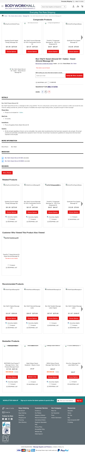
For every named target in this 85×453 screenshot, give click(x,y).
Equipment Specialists (40, 422)
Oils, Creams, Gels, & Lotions (15, 16)
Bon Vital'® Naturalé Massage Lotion (32, 307)
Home (5, 16)
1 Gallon (21, 112)
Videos (69, 413)
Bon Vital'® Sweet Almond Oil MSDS (14, 161)
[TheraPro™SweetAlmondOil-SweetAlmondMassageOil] (11, 244)
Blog (69, 417)
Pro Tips (70, 415)
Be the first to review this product (44, 63)
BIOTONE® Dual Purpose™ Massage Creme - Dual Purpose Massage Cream (12, 365)
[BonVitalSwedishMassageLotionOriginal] (53, 296)
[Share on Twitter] (45, 91)
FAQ (36, 424)
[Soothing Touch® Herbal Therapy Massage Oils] (11, 30)
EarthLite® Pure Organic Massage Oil (73, 41)
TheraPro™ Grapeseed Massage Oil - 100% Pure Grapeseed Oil (53, 42)
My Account (22, 410)
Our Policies (38, 413)
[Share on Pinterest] (49, 91)
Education (70, 410)
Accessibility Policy (40, 429)
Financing (21, 420)
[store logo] (20, 6)
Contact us (38, 410)
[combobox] (53, 6)
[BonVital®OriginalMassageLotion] (73, 296)
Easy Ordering (22, 413)
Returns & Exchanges (40, 417)
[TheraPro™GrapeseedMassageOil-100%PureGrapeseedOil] (53, 191)
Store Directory (22, 422)
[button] (11, 219)
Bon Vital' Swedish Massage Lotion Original (53, 307)
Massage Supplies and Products (42, 447)
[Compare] (78, 6)
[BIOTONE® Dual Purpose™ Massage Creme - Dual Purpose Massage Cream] (11, 353)
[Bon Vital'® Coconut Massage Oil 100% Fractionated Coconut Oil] (32, 30)
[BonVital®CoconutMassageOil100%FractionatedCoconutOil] (32, 191)
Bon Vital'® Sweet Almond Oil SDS (14, 158)
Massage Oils (26, 16)
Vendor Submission (56, 417)
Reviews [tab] (5, 166)
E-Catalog (70, 422)
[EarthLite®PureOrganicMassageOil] (73, 191)
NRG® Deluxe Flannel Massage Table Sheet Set (53, 364)
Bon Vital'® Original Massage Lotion (74, 307)
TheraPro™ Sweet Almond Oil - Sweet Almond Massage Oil (11, 255)
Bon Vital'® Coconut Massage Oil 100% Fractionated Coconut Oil (32, 42)
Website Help (38, 431)
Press (52, 415)
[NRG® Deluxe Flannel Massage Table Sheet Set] (52, 353)
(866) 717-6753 (52, 87)
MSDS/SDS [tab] (5, 152)
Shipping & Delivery (40, 415)
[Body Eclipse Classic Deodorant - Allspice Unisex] (32, 353)
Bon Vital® (73, 63)
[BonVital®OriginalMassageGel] (11, 296)
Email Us (7, 412)
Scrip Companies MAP (73, 420)
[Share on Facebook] (42, 91)
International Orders (40, 420)
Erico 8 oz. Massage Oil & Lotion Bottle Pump (73, 364)
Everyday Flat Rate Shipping (42, 12)
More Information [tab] (9, 141)
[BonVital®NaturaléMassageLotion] (32, 296)
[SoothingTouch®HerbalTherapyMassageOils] (11, 191)
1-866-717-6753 (79, 1)
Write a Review (7, 173)
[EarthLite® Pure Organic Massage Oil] (73, 30)
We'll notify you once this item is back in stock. (49, 72)
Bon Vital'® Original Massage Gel (11, 307)
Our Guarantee (55, 413)
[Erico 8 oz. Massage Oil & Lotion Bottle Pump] (73, 353)
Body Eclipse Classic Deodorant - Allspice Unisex (32, 364)
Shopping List (22, 417)
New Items (21, 415)
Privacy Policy (38, 427)
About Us (53, 410)
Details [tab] (5, 97)
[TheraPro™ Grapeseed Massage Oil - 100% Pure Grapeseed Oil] (53, 30)
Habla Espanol (39, 434)
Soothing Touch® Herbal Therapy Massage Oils (11, 41)
